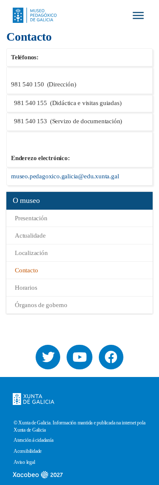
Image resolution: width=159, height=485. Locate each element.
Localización (31, 252)
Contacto (26, 270)
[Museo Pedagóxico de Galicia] (31, 8)
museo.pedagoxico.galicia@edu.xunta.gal (65, 176)
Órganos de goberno (41, 305)
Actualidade (30, 235)
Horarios (26, 287)
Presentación (31, 218)
